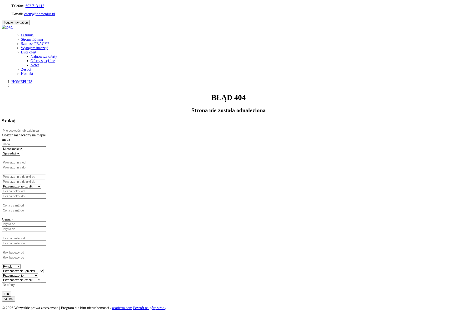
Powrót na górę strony (149, 308)
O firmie (27, 35)
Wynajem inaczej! (34, 48)
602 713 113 (34, 6)
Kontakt (27, 74)
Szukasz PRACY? (35, 44)
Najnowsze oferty (43, 56)
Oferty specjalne (42, 61)
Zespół (26, 69)
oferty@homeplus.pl (39, 14)
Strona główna (32, 39)
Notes (34, 65)
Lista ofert (28, 52)
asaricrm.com (122, 308)
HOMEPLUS (21, 82)
